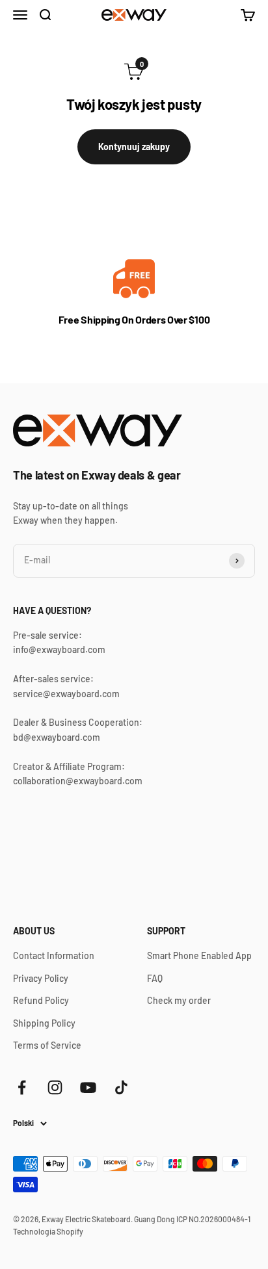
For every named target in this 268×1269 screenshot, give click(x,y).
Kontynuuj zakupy (134, 146)
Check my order (179, 1000)
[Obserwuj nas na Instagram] (55, 1087)
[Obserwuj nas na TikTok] (121, 1087)
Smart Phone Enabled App (199, 955)
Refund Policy (41, 1000)
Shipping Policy (44, 1023)
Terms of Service (47, 1045)
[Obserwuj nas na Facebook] (22, 1087)
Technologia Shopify (48, 1231)
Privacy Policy (40, 978)
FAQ (155, 978)
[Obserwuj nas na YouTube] (88, 1087)
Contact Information (53, 955)
